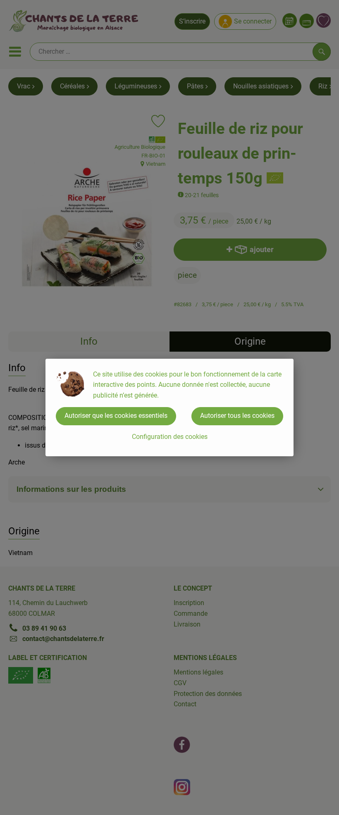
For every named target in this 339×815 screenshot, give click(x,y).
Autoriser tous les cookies (237, 415)
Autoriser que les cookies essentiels (115, 415)
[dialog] (169, 407)
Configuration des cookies (170, 437)
